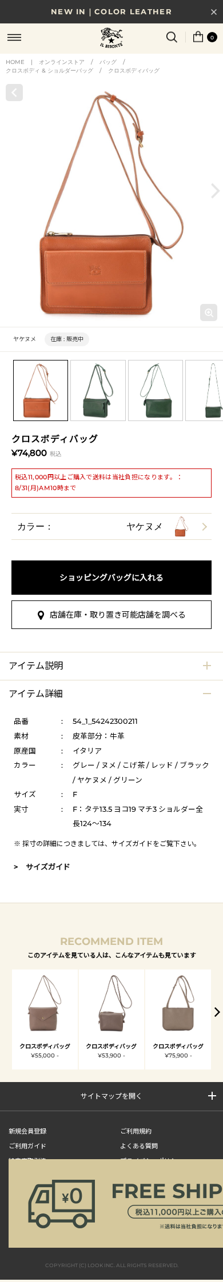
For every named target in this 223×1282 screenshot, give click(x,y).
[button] (215, 190)
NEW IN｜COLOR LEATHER (111, 11)
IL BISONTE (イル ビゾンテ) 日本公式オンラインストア (111, 38)
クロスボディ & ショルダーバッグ (49, 70)
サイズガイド (132, 843)
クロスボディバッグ (134, 70)
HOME (15, 62)
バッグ (108, 62)
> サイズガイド (42, 866)
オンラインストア (62, 62)
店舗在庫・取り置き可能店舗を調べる (118, 615)
